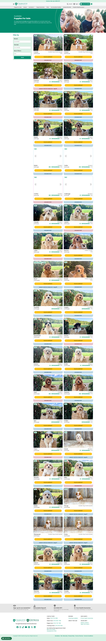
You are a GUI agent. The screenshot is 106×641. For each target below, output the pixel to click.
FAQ (61, 636)
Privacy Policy (71, 636)
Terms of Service (79, 636)
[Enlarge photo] (61, 49)
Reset (22, 57)
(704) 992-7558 (57, 620)
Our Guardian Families (56, 7)
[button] (14, 4)
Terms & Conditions (88, 636)
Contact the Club (67, 7)
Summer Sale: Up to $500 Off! (53, 1)
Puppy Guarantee (40, 7)
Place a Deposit (48, 57)
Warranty (65, 636)
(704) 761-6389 (54, 618)
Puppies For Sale (17, 7)
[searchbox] (24, 41)
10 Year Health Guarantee (87, 618)
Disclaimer (57, 636)
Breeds (25, 7)
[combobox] (22, 41)
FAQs (47, 7)
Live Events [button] (31, 7)
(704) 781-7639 (57, 623)
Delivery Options (85, 622)
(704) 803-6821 (59, 625)
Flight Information (85, 624)
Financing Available (73, 618)
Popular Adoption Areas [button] (78, 7)
